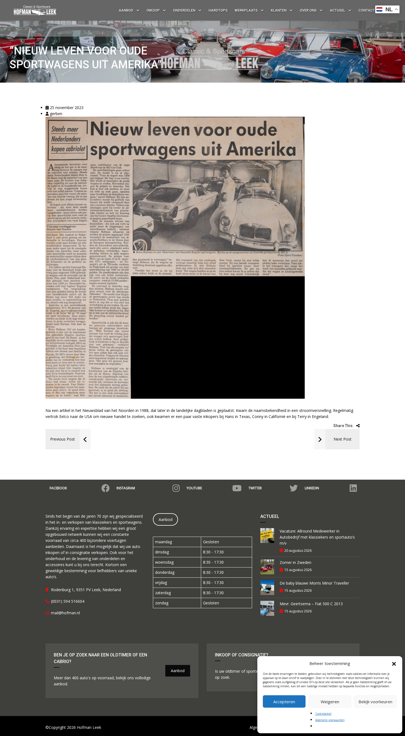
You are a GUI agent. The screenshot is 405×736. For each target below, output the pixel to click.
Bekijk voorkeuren (375, 701)
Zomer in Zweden (295, 562)
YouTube (194, 488)
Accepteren (284, 701)
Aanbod (165, 519)
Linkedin (312, 488)
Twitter (255, 488)
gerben (55, 113)
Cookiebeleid (323, 714)
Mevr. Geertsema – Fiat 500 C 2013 (311, 603)
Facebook (58, 488)
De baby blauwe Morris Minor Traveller (314, 583)
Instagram (126, 488)
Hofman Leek (89, 727)
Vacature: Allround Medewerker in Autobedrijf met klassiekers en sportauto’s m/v (317, 537)
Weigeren (330, 701)
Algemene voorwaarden (330, 720)
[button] (394, 663)
